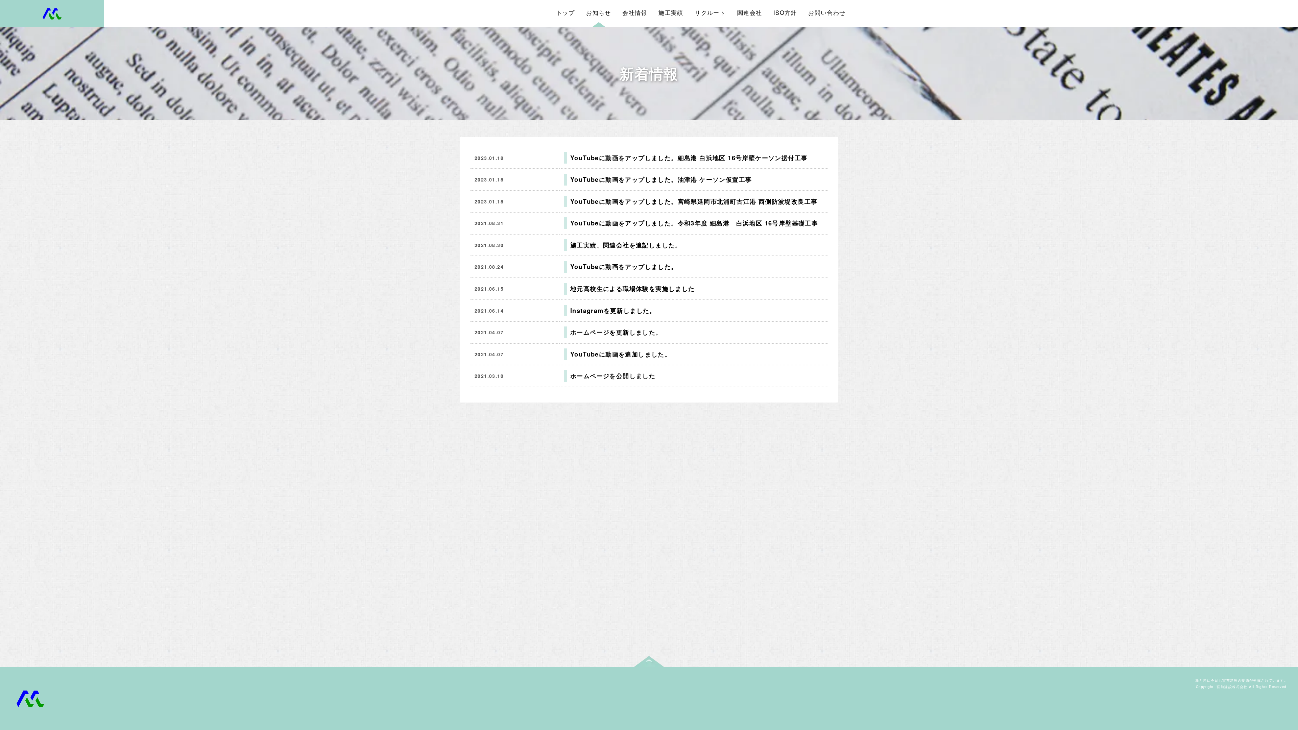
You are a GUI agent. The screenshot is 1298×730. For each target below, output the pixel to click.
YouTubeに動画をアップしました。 (624, 266)
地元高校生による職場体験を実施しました (632, 288)
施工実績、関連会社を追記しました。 (626, 245)
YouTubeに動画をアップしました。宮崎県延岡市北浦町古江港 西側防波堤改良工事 (693, 201)
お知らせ (598, 12)
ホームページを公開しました (612, 375)
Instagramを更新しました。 (613, 310)
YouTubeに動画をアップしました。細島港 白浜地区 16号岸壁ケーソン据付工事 (689, 157)
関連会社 (749, 12)
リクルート (710, 12)
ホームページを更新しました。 (616, 332)
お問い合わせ (826, 12)
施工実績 (670, 12)
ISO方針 (785, 12)
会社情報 (634, 12)
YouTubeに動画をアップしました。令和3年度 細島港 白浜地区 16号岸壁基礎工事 (694, 223)
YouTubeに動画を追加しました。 (620, 354)
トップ (565, 12)
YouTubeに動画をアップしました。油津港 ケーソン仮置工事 (661, 179)
